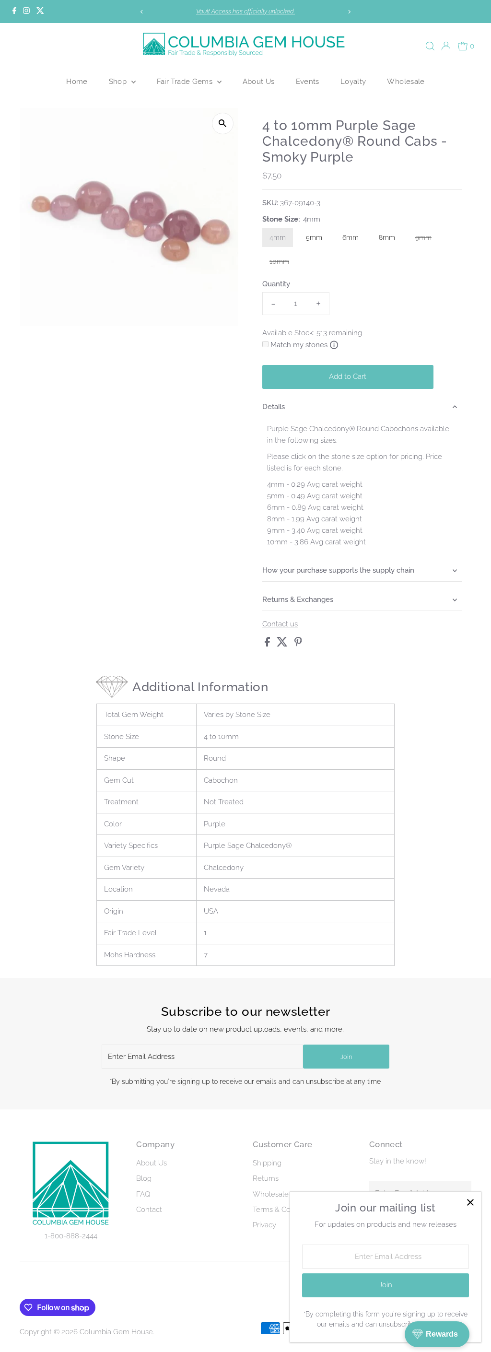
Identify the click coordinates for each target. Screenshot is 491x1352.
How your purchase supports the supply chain (338, 570)
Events (307, 81)
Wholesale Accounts (287, 1194)
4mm (277, 237)
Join (346, 1056)
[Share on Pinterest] (298, 644)
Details (273, 406)
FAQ (143, 1194)
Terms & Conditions (284, 1209)
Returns (266, 1178)
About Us (259, 81)
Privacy (264, 1225)
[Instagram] (26, 11)
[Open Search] (430, 46)
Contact (149, 1209)
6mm (350, 237)
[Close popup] (470, 1202)
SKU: (270, 203)
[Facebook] (14, 11)
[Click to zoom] (223, 123)
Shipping (267, 1163)
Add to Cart (347, 376)
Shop (119, 81)
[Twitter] (40, 11)
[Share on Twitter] (283, 644)
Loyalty (353, 81)
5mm (314, 237)
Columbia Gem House (116, 1332)
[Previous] (142, 12)
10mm (282, 263)
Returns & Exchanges (297, 599)
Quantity (276, 284)
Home (77, 81)
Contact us (280, 624)
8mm (387, 237)
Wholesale (405, 81)
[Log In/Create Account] (446, 46)
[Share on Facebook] (268, 644)
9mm (427, 239)
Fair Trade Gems (186, 81)
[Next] (349, 12)
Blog (144, 1178)
